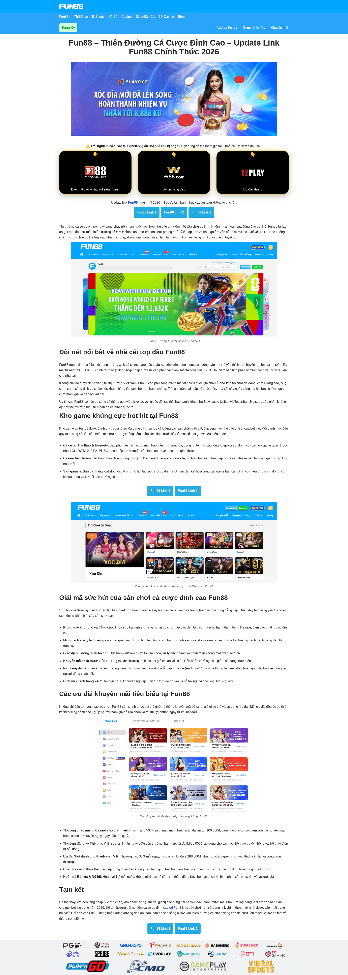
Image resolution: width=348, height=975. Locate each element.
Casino (126, 16)
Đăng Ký (68, 27)
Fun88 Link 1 (146, 212)
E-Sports (98, 16)
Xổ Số (113, 16)
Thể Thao (81, 16)
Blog (181, 16)
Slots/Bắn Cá (145, 16)
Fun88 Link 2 (174, 212)
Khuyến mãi (279, 27)
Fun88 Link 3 (201, 212)
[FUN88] (71, 6)
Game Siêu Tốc (254, 27)
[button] (69, 17)
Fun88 (63, 16)
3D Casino (166, 16)
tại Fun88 (176, 907)
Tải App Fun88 (226, 27)
